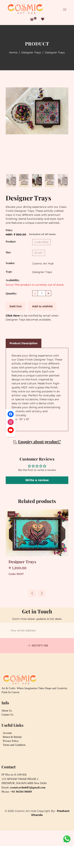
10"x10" (38, 253)
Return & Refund (12, 737)
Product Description (23, 343)
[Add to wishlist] (9, 514)
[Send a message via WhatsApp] (67, 839)
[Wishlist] (42, 19)
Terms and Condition (14, 745)
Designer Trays (31, 52)
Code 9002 (41, 242)
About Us (7, 710)
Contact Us (7, 714)
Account (7, 733)
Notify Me (40, 645)
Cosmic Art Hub (43, 263)
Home (13, 52)
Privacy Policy (11, 741)
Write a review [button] (37, 480)
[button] (42, 593)
